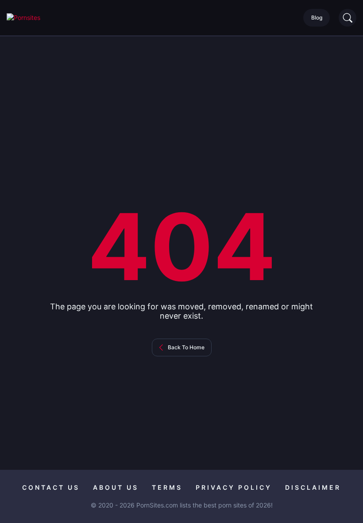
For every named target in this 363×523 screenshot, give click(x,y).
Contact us (51, 487)
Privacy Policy (234, 487)
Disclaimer (313, 487)
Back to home (186, 347)
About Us (116, 487)
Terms (167, 487)
